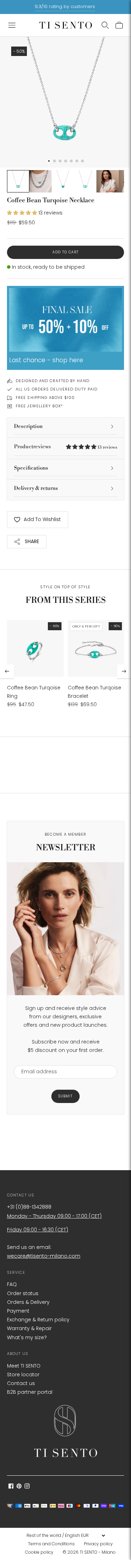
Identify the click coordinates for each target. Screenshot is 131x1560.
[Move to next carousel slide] (124, 672)
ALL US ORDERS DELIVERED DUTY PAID (56, 389)
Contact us (21, 1383)
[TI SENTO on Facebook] (11, 1486)
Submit (65, 1096)
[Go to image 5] (107, 181)
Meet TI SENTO (24, 1365)
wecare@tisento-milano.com (43, 1255)
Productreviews (65, 446)
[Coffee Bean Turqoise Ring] (35, 648)
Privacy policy (98, 1544)
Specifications (31, 468)
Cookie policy (39, 1552)
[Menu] (12, 25)
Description (28, 426)
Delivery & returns (36, 488)
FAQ (12, 1284)
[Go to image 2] (40, 181)
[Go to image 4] (85, 181)
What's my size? (27, 1337)
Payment (18, 1310)
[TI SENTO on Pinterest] (19, 1486)
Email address (36, 1061)
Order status (22, 1293)
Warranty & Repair (29, 1328)
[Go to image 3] (63, 181)
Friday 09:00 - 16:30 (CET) (37, 1229)
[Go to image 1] (18, 181)
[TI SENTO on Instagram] (27, 1486)
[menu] (65, 1535)
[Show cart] (119, 25)
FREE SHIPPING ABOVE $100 (45, 397)
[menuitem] (53, 1544)
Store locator (23, 1374)
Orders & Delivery (28, 1302)
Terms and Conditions (51, 1544)
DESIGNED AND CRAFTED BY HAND (52, 381)
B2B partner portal (29, 1392)
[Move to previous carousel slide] (7, 672)
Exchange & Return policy (38, 1319)
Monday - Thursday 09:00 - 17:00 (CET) (54, 1216)
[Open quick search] (105, 25)
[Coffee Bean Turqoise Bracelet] (96, 648)
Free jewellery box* (39, 406)
